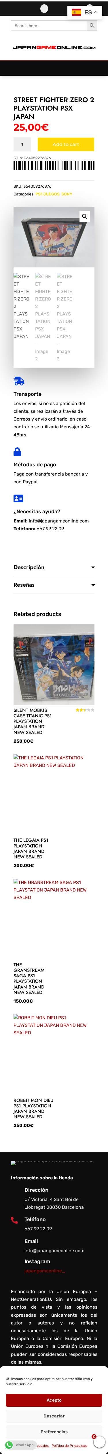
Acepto (54, 1400)
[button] (54, 65)
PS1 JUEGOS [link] (47, 194)
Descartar (54, 1416)
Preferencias (54, 1431)
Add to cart (66, 144)
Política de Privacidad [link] (69, 1446)
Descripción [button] (29, 567)
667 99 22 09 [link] (50, 528)
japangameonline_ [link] (44, 1271)
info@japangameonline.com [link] (59, 521)
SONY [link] (66, 194)
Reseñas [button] (24, 585)
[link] (54, 54)
